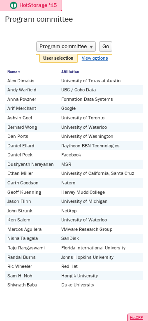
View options (95, 58)
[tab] (59, 58)
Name (12, 71)
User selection (58, 58)
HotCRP (136, 317)
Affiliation (70, 71)
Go (105, 46)
